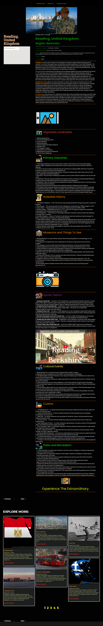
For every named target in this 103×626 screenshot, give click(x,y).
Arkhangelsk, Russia (9, 591)
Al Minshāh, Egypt (8, 550)
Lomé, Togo (72, 543)
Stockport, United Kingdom (43, 572)
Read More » (9, 563)
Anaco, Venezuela (40, 531)
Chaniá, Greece (73, 586)
